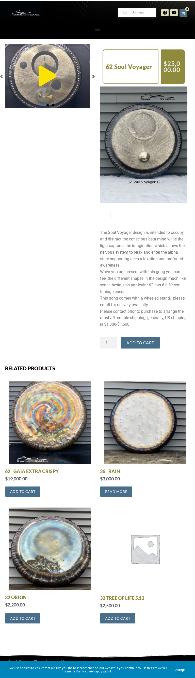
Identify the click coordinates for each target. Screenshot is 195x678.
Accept (180, 670)
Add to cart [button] (23, 491)
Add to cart (140, 342)
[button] (47, 76)
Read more (116, 491)
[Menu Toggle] (97, 29)
